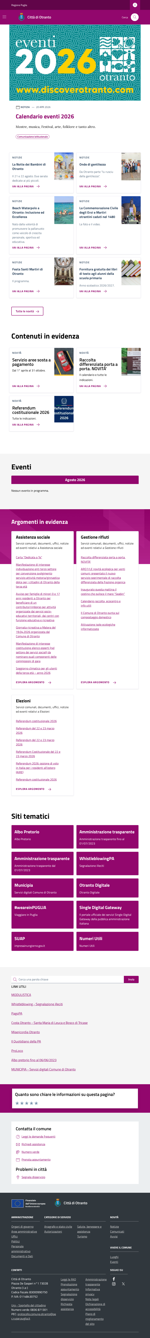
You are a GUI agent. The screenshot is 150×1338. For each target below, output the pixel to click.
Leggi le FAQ (68, 1279)
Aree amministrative (24, 1231)
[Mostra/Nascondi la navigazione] (4, 17)
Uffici (14, 1236)
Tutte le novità (25, 311)
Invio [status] (131, 979)
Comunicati (117, 1231)
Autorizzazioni (53, 1231)
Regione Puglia (19, 5)
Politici (15, 1241)
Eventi (114, 1262)
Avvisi (114, 1236)
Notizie (114, 1226)
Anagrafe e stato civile (58, 1226)
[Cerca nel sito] (135, 17)
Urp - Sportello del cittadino (28, 1305)
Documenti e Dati (22, 1256)
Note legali (92, 1299)
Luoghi (114, 1257)
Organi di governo (22, 1226)
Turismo (82, 1236)
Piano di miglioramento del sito (94, 1319)
